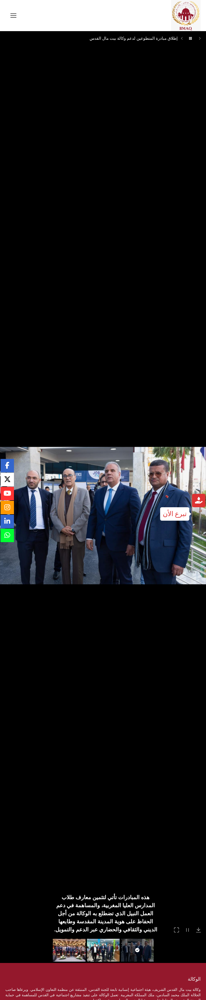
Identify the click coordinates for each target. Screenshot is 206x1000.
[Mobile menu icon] (13, 15)
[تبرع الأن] (198, 501)
